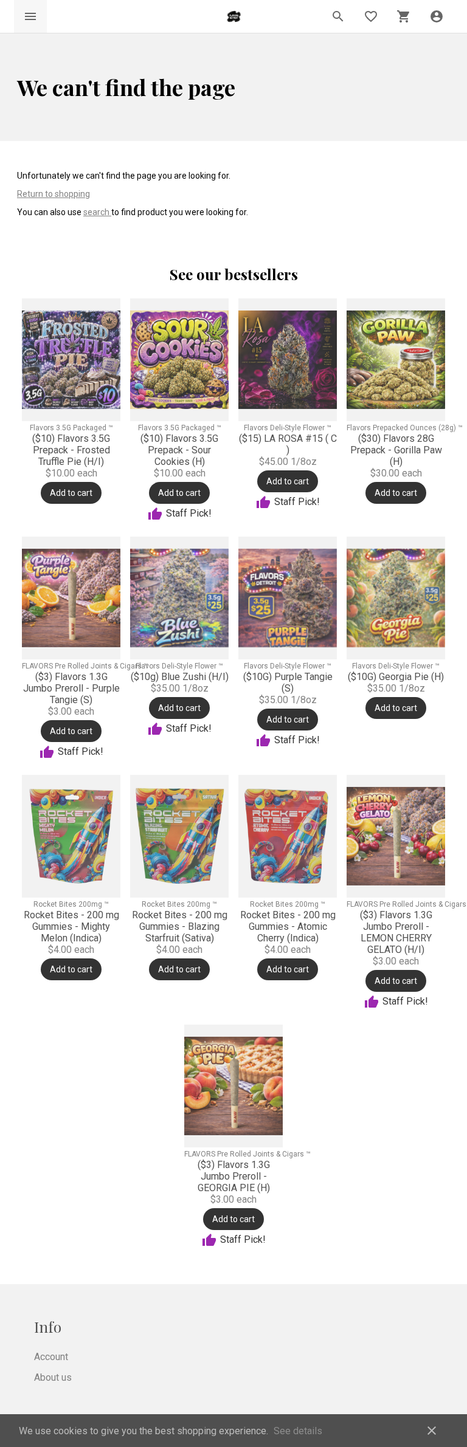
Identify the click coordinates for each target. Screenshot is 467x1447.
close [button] (431, 1430)
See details (298, 1431)
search (97, 212)
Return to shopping (53, 194)
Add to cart (71, 493)
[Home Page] (233, 16)
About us (53, 1377)
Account (51, 1357)
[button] (436, 16)
